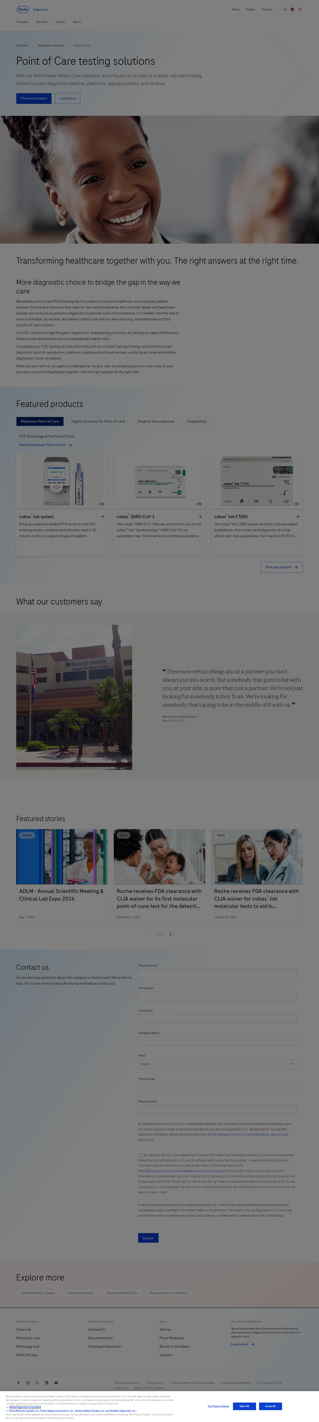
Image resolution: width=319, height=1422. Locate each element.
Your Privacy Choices (218, 1406)
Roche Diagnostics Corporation (25, 1407)
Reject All (244, 1406)
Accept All (270, 1406)
